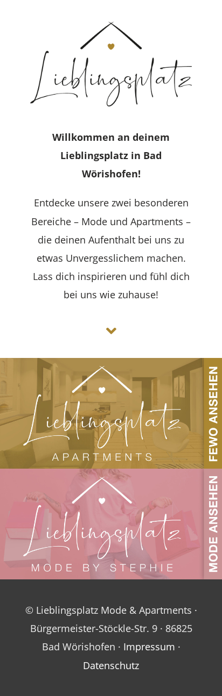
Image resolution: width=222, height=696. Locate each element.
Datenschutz (111, 665)
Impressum (149, 646)
